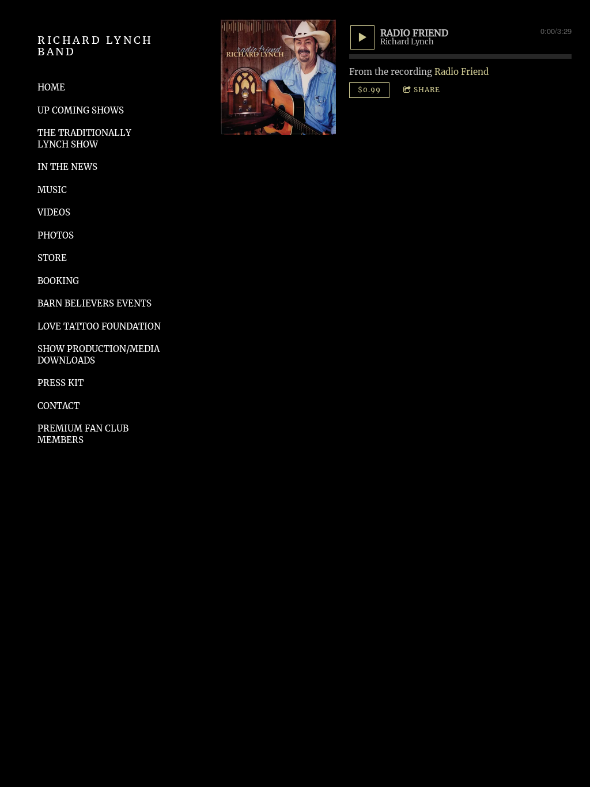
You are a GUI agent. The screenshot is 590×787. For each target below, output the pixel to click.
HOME (51, 87)
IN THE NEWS (67, 166)
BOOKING (58, 280)
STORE (52, 257)
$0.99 (369, 89)
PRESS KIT (60, 382)
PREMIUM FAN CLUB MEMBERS (82, 434)
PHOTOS (55, 235)
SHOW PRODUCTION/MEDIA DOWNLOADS (98, 354)
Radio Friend (461, 71)
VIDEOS (53, 212)
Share (427, 89)
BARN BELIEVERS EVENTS (94, 303)
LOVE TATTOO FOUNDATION (99, 326)
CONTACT (58, 405)
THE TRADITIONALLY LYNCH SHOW (84, 138)
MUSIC (52, 189)
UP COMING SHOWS (80, 110)
